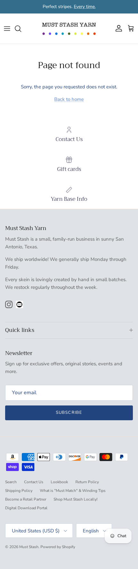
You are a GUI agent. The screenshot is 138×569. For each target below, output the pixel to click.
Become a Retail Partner (25, 499)
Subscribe (69, 412)
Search (11, 482)
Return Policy (87, 482)
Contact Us (33, 482)
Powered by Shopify (57, 546)
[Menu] (7, 29)
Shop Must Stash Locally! (76, 499)
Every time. (85, 7)
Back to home (69, 99)
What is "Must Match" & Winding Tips (73, 490)
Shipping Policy (18, 490)
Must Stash (29, 546)
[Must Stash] (69, 28)
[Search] (21, 29)
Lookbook (59, 482)
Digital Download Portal (26, 508)
